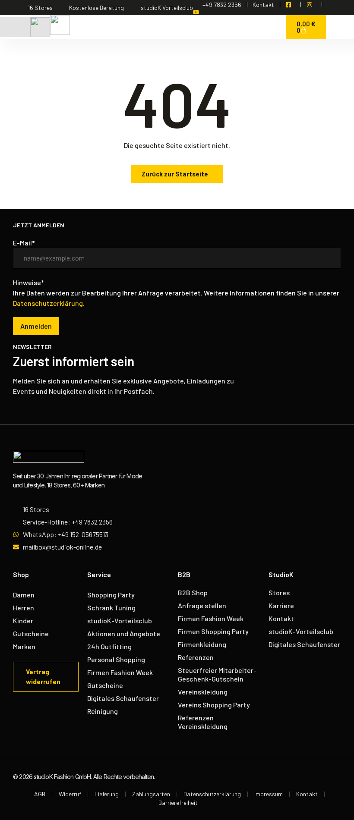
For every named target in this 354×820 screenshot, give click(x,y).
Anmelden (36, 326)
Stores (279, 592)
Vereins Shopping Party (214, 705)
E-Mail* (24, 242)
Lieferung (107, 794)
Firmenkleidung (202, 644)
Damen (24, 595)
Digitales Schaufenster (123, 698)
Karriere (281, 605)
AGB (39, 794)
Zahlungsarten (151, 794)
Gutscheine (31, 633)
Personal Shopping (116, 659)
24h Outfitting (109, 646)
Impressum (268, 794)
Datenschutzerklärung (212, 794)
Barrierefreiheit (178, 802)
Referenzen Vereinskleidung (203, 721)
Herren (23, 607)
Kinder (23, 620)
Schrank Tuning (111, 607)
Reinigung (102, 711)
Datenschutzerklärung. (49, 303)
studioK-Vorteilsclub (119, 620)
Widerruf (70, 794)
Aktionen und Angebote (123, 633)
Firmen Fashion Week (120, 672)
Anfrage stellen (202, 605)
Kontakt (281, 618)
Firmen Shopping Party (213, 631)
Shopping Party (111, 595)
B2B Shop (193, 592)
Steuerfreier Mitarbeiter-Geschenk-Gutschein (217, 674)
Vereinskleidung (203, 692)
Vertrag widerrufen (43, 676)
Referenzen (196, 657)
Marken (24, 646)
